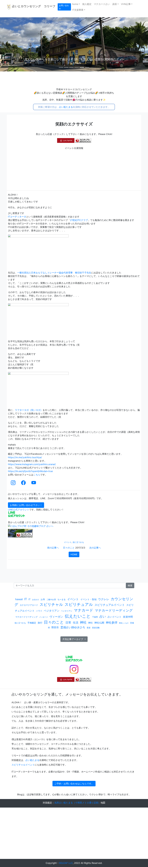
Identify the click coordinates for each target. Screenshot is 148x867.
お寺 (43, 599)
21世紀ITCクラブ (79, 220)
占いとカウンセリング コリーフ (33, 6)
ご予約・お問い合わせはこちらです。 (74, 783)
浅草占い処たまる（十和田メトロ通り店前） (77, 802)
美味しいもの (123, 623)
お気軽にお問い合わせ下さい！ (26, 505)
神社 (83, 622)
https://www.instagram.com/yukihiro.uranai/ (32, 464)
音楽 (88, 628)
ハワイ (39, 611)
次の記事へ (95, 547)
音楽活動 (96, 627)
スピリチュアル (79, 604)
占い (102, 616)
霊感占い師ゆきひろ (72, 627)
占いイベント (114, 616)
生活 (75, 622)
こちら (36, 474)
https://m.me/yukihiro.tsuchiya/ (25, 457)
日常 (68, 622)
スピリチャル (51, 604)
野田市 (55, 627)
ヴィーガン (56, 616)
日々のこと (69, 547)
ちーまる (62, 599)
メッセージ (43, 617)
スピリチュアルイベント (110, 604)
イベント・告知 (88, 599)
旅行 (40, 622)
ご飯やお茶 (51, 599)
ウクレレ (103, 599)
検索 (130, 585)
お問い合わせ (64, 7)
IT (25, 599)
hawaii (19, 599)
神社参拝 (111, 622)
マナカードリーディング (114, 610)
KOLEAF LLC (66, 863)
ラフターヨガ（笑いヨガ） (29, 410)
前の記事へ (53, 547)
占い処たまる (66, 106)
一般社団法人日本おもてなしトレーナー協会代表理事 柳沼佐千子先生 (54, 272)
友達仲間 (128, 616)
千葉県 (95, 617)
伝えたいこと (78, 616)
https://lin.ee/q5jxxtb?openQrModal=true (30, 471)
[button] (11, 44)
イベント (68, 542)
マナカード (83, 610)
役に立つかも (78, 542)
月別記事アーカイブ (73, 639)
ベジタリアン (51, 610)
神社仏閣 (99, 622)
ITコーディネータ (17, 216)
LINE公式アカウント (18, 509)
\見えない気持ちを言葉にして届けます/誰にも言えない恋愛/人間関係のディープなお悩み (93, 61)
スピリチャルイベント (23, 764)
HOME (74, 554)
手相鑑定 (31, 622)
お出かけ (35, 599)
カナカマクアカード (29, 605)
